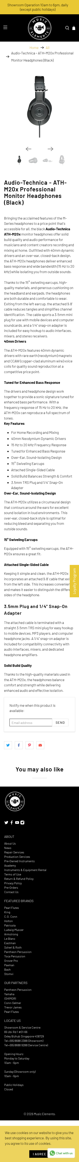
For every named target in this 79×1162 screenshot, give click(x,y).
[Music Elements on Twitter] (6, 823)
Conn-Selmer (12, 1003)
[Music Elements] (39, 28)
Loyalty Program (74, 581)
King (7, 912)
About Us (10, 843)
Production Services (17, 856)
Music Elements (44, 1114)
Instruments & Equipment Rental (25, 870)
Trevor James (13, 1007)
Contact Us (11, 892)
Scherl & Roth (13, 947)
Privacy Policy (13, 883)
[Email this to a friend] (40, 745)
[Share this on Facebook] (19, 745)
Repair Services (14, 852)
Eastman (10, 943)
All (48, 47)
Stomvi (8, 974)
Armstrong (11, 934)
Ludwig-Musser (14, 930)
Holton (8, 921)
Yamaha (9, 994)
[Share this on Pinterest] (29, 745)
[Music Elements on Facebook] (11, 823)
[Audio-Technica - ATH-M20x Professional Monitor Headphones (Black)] (39, 107)
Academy (10, 865)
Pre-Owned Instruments (19, 861)
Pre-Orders (11, 887)
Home (34, 47)
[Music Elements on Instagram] (22, 823)
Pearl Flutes (11, 907)
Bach (7, 969)
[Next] (50, 149)
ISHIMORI (10, 998)
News (7, 848)
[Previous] (28, 149)
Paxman (9, 965)
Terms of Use (12, 874)
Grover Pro (11, 960)
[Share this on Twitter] (8, 745)
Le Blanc (9, 938)
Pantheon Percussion (18, 952)
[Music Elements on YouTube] (17, 823)
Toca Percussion (14, 956)
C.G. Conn (10, 916)
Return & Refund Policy (18, 878)
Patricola (10, 925)
